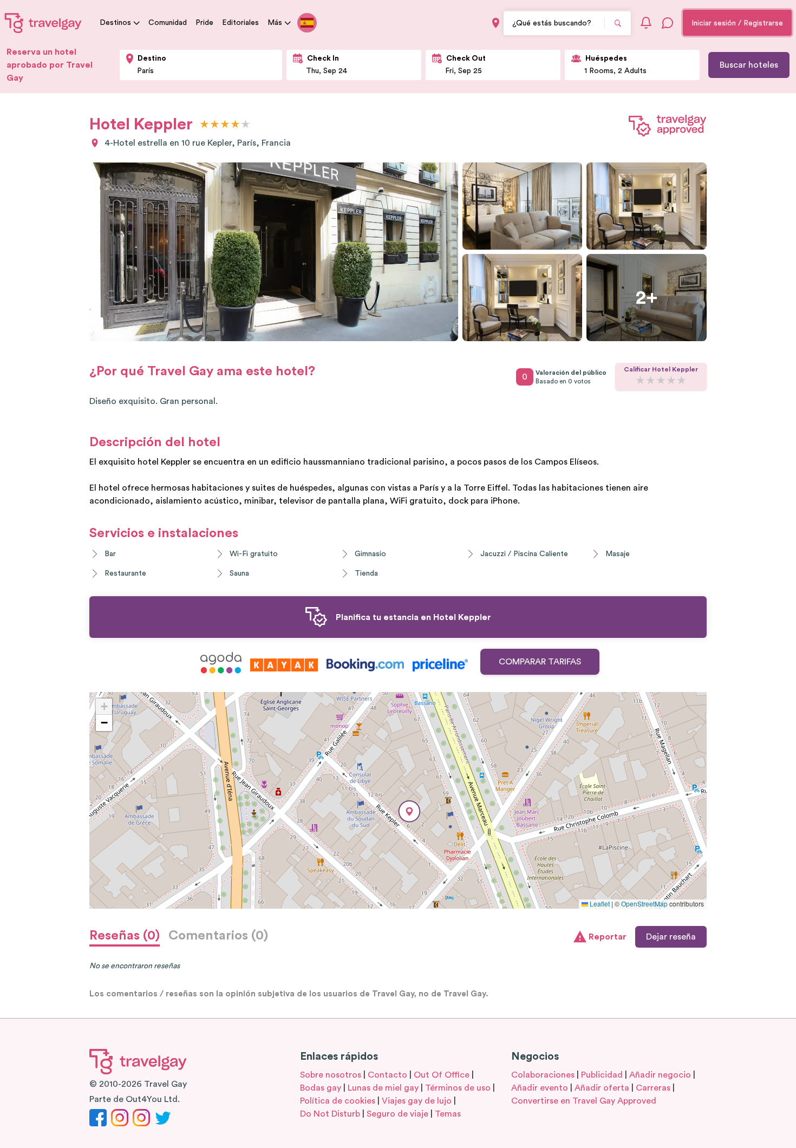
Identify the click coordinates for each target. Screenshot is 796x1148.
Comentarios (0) (218, 935)
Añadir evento (539, 1088)
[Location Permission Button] (495, 23)
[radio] (204, 125)
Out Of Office (441, 1075)
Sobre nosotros (330, 1075)
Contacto (387, 1075)
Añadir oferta (602, 1088)
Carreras (653, 1088)
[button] (409, 811)
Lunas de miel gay (383, 1088)
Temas (448, 1114)
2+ (647, 298)
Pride (204, 23)
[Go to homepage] (43, 23)
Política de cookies (337, 1101)
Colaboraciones (543, 1075)
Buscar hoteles (749, 65)
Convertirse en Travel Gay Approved (583, 1101)
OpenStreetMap (644, 903)
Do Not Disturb (330, 1114)
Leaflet (599, 903)
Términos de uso (458, 1088)
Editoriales (240, 23)
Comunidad (167, 23)
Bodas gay (320, 1088)
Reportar (608, 936)
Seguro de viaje (397, 1114)
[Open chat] (667, 22)
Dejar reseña (671, 936)
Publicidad (602, 1075)
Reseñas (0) (124, 935)
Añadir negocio (660, 1075)
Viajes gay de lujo (417, 1101)
